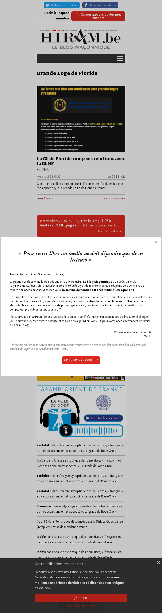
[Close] (156, 242)
